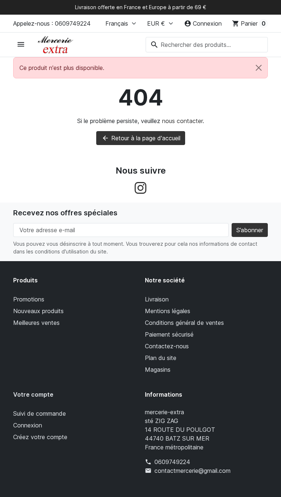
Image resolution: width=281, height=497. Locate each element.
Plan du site (160, 357)
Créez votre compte (40, 437)
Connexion (27, 425)
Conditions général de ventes (184, 322)
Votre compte (33, 394)
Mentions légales (167, 311)
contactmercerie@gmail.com (192, 470)
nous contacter (182, 121)
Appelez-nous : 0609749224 (52, 23)
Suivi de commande (39, 413)
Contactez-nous (167, 346)
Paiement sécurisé (169, 334)
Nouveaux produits (38, 311)
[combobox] (207, 44)
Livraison (157, 299)
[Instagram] (140, 187)
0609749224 (172, 462)
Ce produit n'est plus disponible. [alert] (61, 67)
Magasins (158, 369)
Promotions (28, 299)
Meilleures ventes (36, 322)
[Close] (258, 68)
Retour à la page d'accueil (141, 138)
